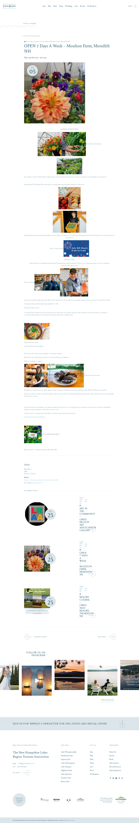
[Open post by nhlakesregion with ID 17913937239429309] (37, 681)
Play (49, 6)
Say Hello (16, 772)
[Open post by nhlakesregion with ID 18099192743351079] (70, 675)
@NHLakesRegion (107, 700)
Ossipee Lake (66, 777)
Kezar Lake (65, 781)
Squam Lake (65, 759)
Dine (55, 6)
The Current (114, 763)
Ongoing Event (37, 483)
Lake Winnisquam (68, 763)
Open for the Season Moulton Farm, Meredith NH (41, 480)
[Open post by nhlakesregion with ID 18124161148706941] (102, 681)
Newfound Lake (67, 755)
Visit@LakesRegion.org (26, 763)
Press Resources (115, 766)
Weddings (68, 6)
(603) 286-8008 (22, 767)
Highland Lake (66, 770)
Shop (61, 6)
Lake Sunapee (66, 766)
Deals (111, 759)
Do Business (91, 6)
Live (76, 6)
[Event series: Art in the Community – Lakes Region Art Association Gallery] (84, 505)
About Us (112, 752)
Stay (44, 6)
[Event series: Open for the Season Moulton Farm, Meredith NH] (84, 549)
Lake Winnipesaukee (69, 752)
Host (92, 770)
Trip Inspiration (115, 770)
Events (82, 6)
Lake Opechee (66, 774)
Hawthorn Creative (69, 820)
